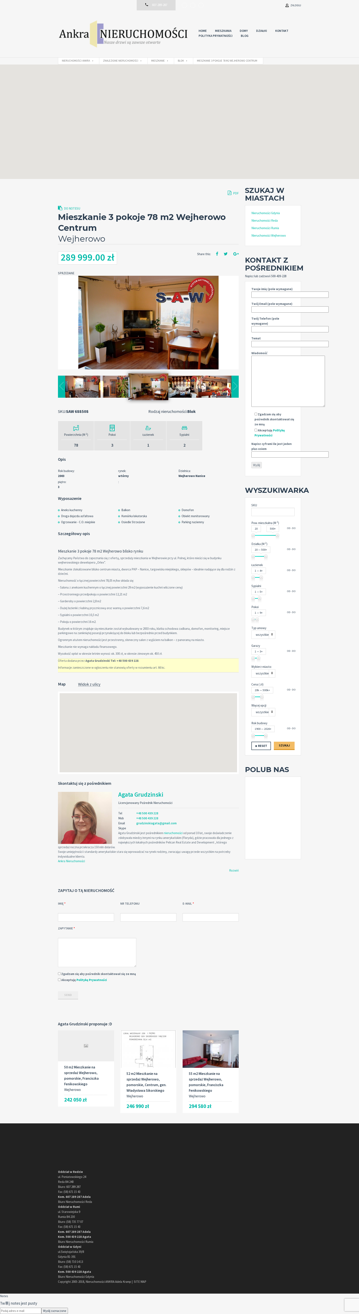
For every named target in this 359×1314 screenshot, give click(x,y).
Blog (244, 36)
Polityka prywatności (215, 36)
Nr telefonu (130, 903)
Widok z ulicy (89, 684)
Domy (244, 31)
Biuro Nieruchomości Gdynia (76, 1277)
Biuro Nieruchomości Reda (75, 1202)
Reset (262, 746)
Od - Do (291, 528)
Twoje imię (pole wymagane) (272, 289)
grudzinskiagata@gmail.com (156, 823)
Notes (4, 1296)
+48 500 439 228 (147, 813)
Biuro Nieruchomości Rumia (75, 1242)
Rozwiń (234, 870)
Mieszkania (223, 31)
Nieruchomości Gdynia (265, 213)
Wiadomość (259, 353)
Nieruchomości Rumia (265, 228)
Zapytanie (65, 928)
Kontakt (281, 31)
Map (62, 684)
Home (203, 31)
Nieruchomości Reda (264, 220)
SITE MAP (140, 1282)
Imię (61, 903)
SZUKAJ (284, 745)
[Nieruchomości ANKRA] (124, 34)
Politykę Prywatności (91, 980)
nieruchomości (173, 833)
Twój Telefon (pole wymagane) (265, 321)
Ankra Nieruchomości (71, 861)
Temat (256, 338)
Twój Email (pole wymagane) (271, 304)
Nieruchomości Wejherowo (268, 235)
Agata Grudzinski (140, 794)
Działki (261, 31)
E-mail (187, 903)
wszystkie (262, 635)
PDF (235, 193)
